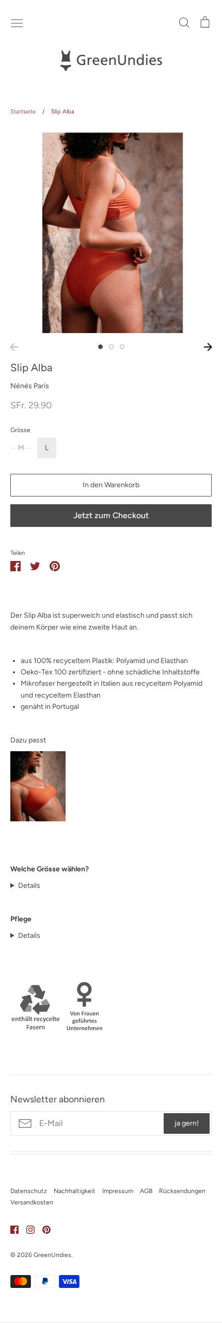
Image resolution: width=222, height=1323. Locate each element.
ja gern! (187, 1123)
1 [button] (100, 346)
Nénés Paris (29, 386)
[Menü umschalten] (17, 22)
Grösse (20, 430)
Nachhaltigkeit (75, 1191)
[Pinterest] (43, 1229)
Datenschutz (28, 1191)
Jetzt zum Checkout (111, 515)
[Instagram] (27, 1229)
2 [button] (111, 346)
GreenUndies (52, 1255)
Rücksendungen (182, 1191)
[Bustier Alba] (38, 819)
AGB (146, 1191)
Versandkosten (31, 1202)
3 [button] (122, 346)
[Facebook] (11, 1229)
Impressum (117, 1191)
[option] (111, 232)
